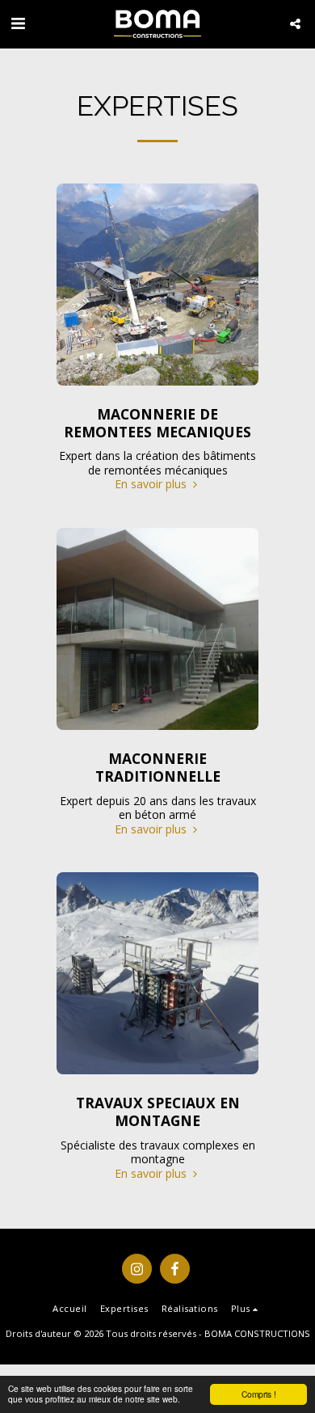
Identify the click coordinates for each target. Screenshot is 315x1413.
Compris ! (259, 1394)
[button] (18, 23)
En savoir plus (152, 483)
